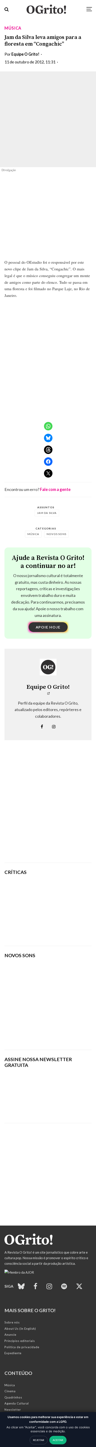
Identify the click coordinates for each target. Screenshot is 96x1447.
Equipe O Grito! (25, 54)
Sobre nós (12, 1322)
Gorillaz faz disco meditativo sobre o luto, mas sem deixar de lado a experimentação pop (63, 910)
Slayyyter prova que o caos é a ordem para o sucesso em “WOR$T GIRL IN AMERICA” (62, 889)
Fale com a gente (55, 489)
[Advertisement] (48, 808)
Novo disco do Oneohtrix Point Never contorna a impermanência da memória (65, 932)
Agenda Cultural (16, 1403)
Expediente (12, 1353)
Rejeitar (38, 1440)
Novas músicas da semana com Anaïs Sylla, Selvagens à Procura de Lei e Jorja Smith (46, 1032)
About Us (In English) (20, 1328)
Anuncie (10, 1334)
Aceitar (58, 1440)
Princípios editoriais (19, 1341)
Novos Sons (56, 534)
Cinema (10, 1391)
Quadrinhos (13, 1397)
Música (12, 28)
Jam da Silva (46, 513)
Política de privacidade (21, 1347)
